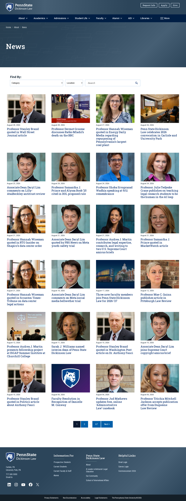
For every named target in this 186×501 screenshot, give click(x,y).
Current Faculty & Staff (62, 471)
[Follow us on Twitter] (38, 485)
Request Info (149, 5)
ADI (130, 18)
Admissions (60, 18)
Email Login (122, 462)
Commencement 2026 (127, 471)
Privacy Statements (51, 498)
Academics (39, 18)
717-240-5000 (11, 474)
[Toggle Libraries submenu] (151, 18)
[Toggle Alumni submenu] (121, 18)
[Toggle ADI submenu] (133, 18)
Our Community (92, 476)
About (21, 18)
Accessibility (85, 498)
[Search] (136, 83)
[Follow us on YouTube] (23, 486)
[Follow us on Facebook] (31, 486)
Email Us (9, 477)
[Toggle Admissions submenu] (68, 18)
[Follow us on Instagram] (16, 486)
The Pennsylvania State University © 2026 (127, 498)
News (24, 27)
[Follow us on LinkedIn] (9, 486)
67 (96, 424)
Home (8, 27)
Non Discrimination (70, 498)
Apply (164, 5)
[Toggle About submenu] (27, 18)
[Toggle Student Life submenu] (89, 18)
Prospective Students (62, 462)
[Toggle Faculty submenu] (105, 18)
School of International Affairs (97, 480)
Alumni (115, 18)
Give (175, 5)
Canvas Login (123, 466)
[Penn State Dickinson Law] (21, 7)
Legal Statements (101, 498)
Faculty (100, 18)
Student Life (81, 18)
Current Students (60, 466)
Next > (108, 424)
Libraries (144, 18)
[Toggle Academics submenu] (47, 18)
